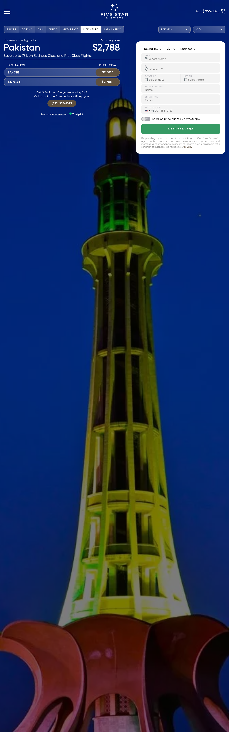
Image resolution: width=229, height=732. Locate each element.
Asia (40, 29)
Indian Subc (91, 29)
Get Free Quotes (180, 129)
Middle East (70, 29)
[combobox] (148, 111)
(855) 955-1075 (207, 11)
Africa (53, 29)
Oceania (26, 29)
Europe (11, 29)
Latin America (112, 29)
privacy (188, 147)
